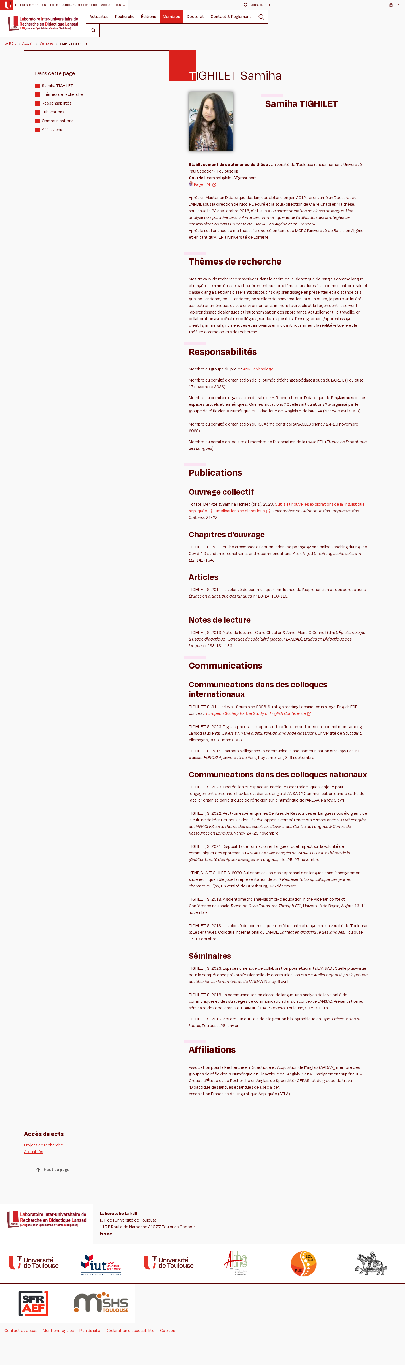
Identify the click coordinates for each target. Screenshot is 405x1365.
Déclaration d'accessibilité (130, 1331)
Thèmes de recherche (62, 94)
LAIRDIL (10, 43)
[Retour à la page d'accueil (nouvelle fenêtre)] (8, 5)
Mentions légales (58, 1331)
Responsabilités (56, 103)
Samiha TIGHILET (57, 85)
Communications (57, 121)
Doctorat (195, 17)
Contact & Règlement (231, 17)
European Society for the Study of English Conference (256, 713)
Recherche (124, 17)
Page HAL (202, 184)
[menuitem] (30, 5)
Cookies (167, 1331)
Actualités (99, 17)
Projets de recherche (43, 1145)
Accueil (27, 43)
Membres (171, 17)
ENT (398, 4)
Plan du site (89, 1331)
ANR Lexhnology (258, 369)
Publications (53, 112)
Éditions (148, 17)
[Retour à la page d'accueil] (43, 23)
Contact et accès (20, 1331)
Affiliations (52, 129)
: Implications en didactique (239, 511)
